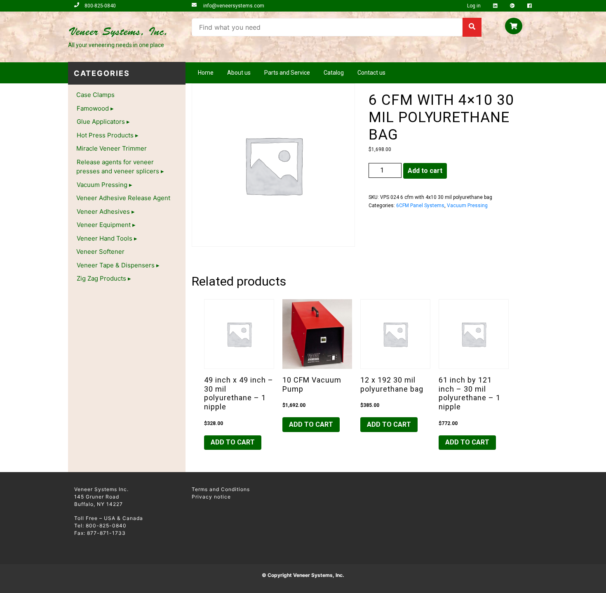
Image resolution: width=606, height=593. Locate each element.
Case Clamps (95, 95)
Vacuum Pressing (102, 185)
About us (239, 72)
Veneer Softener (100, 251)
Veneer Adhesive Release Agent (123, 198)
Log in (474, 6)
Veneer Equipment (104, 225)
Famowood (93, 108)
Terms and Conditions (221, 489)
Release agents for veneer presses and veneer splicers (117, 166)
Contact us (371, 72)
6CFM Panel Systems (420, 205)
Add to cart (425, 171)
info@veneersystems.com (233, 6)
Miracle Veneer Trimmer (111, 148)
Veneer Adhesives (103, 211)
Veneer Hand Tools (104, 238)
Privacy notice (211, 497)
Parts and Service (287, 72)
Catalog (334, 72)
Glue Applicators (101, 121)
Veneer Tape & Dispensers (116, 265)
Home (206, 72)
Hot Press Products (105, 135)
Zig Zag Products (101, 278)
